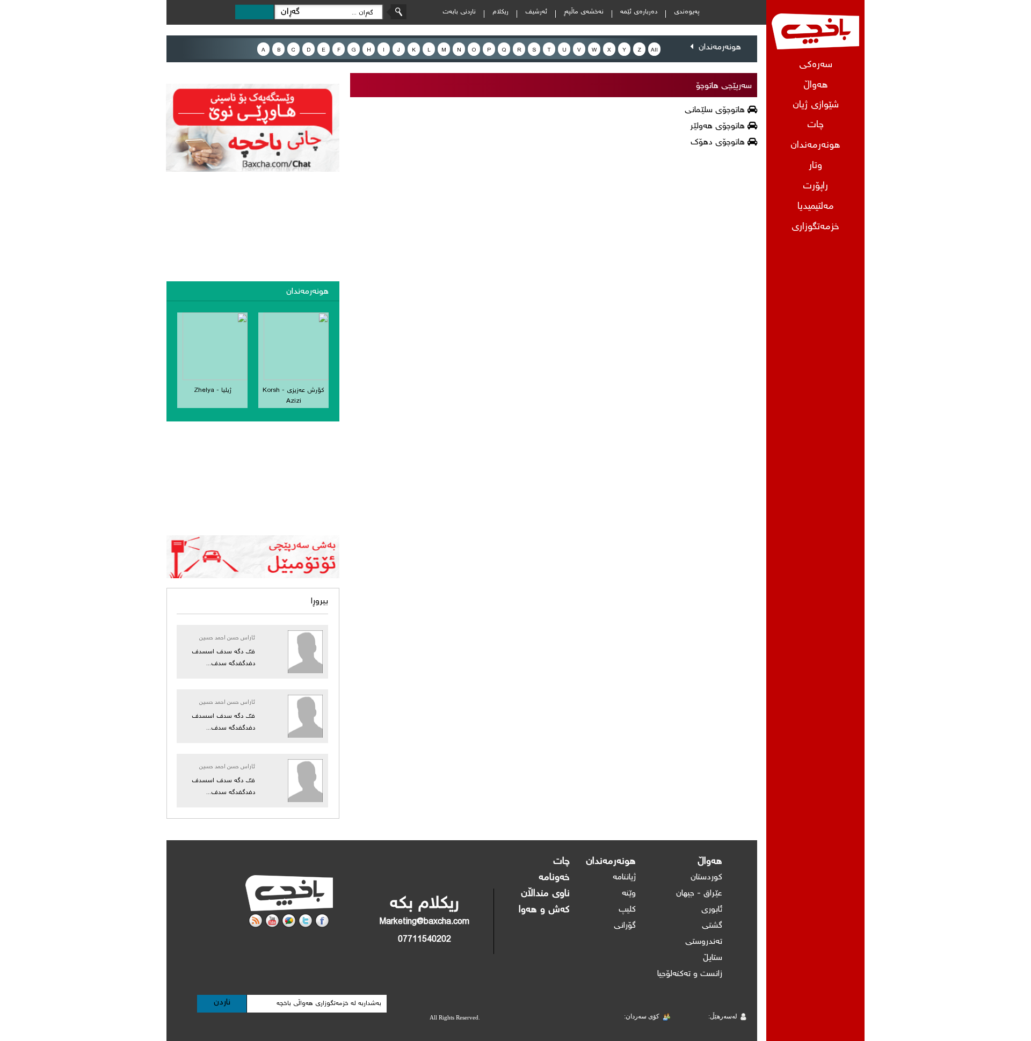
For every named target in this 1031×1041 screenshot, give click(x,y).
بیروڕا (319, 601)
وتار (815, 166)
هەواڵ (710, 862)
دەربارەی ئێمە (638, 12)
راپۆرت (815, 186)
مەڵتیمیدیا (815, 207)
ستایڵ (712, 958)
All (654, 50)
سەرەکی (815, 65)
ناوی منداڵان (545, 894)
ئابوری (711, 910)
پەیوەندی (687, 12)
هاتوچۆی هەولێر (717, 126)
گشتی (712, 926)
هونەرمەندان (815, 145)
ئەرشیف (536, 12)
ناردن (222, 1002)
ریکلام (500, 12)
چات (815, 125)
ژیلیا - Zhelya (212, 390)
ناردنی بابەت (459, 12)
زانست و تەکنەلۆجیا (689, 974)
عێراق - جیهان (699, 893)
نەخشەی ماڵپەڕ (584, 12)
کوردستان (706, 877)
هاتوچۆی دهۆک (718, 142)
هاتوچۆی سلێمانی (715, 110)
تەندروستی (703, 942)
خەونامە (554, 878)
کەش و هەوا (544, 910)
